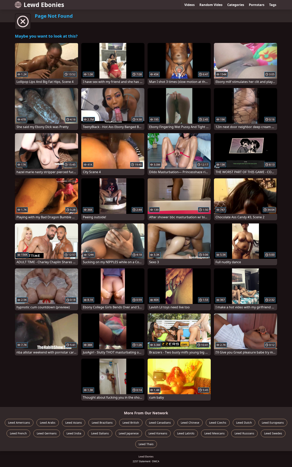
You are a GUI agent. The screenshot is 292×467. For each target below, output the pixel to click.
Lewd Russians (244, 433)
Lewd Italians (100, 433)
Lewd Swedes (273, 433)
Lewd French (18, 433)
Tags (272, 5)
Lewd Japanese (129, 433)
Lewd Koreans (158, 433)
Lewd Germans (47, 433)
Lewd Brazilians (102, 422)
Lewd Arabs (47, 422)
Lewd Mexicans (214, 433)
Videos (189, 5)
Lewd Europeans (273, 422)
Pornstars (256, 5)
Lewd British (131, 422)
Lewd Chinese (190, 422)
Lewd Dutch (244, 422)
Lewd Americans (19, 422)
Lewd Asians (73, 422)
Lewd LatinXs (185, 433)
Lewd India (74, 433)
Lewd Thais (146, 444)
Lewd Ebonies (44, 5)
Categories (235, 5)
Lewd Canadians (160, 422)
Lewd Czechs (217, 422)
